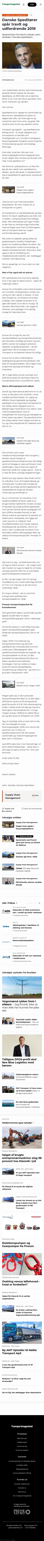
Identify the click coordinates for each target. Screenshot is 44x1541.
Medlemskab (22, 1442)
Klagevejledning (22, 1469)
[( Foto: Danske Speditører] (22, 55)
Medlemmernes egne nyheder (17, 1123)
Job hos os (22, 1492)
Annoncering (22, 1446)
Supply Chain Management (16, 15)
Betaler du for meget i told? (28, 686)
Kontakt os (22, 1488)
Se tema (35, 795)
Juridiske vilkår (22, 1465)
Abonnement (22, 1438)
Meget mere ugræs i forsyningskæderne (25, 191)
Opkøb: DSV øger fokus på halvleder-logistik (28, 442)
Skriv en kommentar (33, 809)
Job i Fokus (8, 903)
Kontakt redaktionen (22, 1484)
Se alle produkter (22, 1450)
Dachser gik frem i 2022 (27, 325)
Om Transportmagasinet (22, 1496)
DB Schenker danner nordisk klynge (29, 551)
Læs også (20, 187)
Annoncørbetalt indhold (22, 1473)
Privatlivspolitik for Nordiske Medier (22, 1461)
